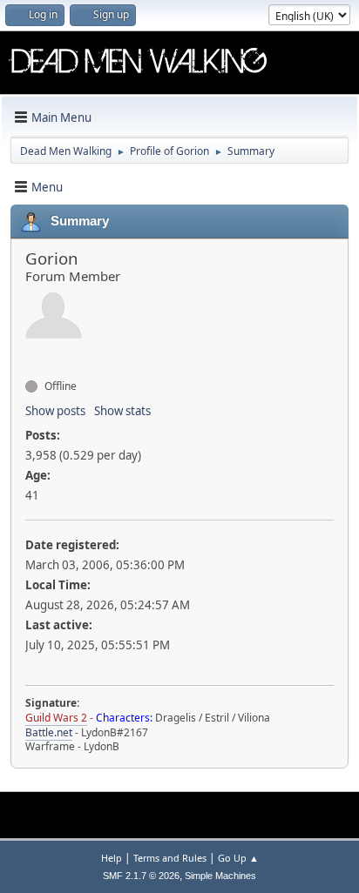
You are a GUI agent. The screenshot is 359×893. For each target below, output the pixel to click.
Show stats (122, 411)
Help (111, 857)
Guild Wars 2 (56, 717)
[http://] (32, 355)
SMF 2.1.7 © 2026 (141, 875)
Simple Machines (220, 875)
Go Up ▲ (238, 857)
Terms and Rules (170, 857)
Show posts (55, 411)
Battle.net (48, 732)
